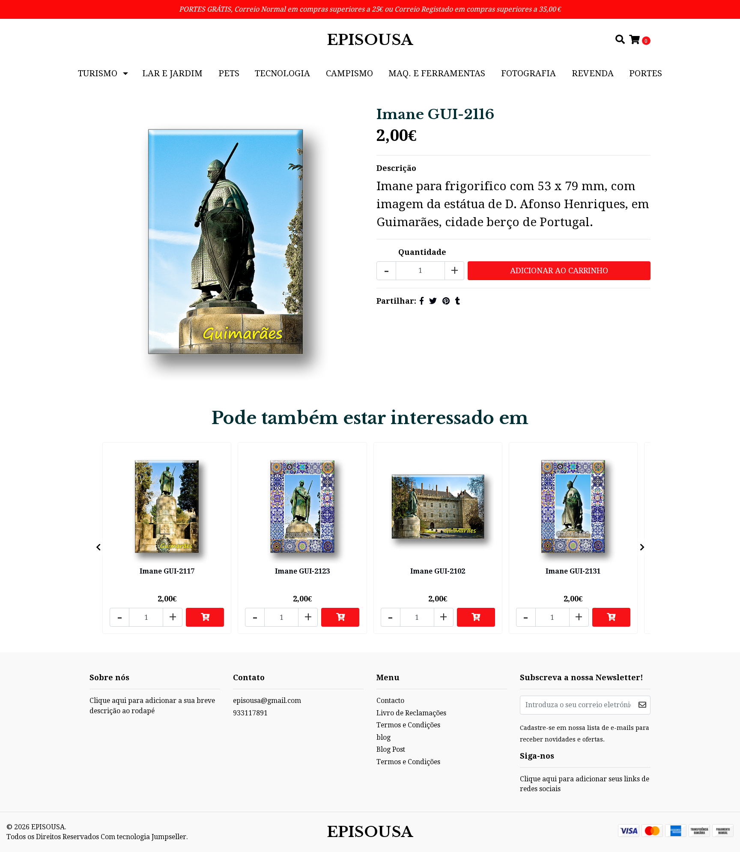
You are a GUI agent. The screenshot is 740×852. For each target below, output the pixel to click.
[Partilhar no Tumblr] (457, 300)
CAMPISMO (349, 73)
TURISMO (97, 73)
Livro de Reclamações (411, 713)
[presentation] (98, 547)
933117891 (250, 713)
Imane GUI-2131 (573, 571)
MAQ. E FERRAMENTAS (436, 73)
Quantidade (422, 252)
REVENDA (593, 73)
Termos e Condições (408, 725)
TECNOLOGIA (282, 73)
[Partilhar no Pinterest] (446, 300)
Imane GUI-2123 (302, 571)
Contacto (390, 701)
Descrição (396, 168)
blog (383, 737)
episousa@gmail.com (267, 701)
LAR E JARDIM (172, 73)
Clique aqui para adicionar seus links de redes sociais (584, 784)
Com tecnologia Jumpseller (143, 837)
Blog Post (390, 749)
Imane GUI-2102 (437, 571)
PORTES (645, 73)
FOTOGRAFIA (528, 73)
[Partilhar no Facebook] (422, 300)
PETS (228, 73)
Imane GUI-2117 (167, 571)
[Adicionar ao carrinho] (205, 617)
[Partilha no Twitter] (433, 300)
